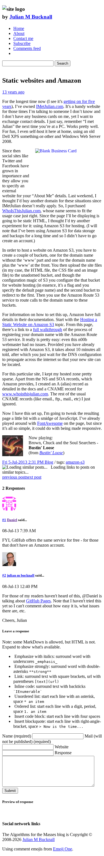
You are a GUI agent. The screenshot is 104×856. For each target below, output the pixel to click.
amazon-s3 (75, 462)
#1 (4, 520)
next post (33, 477)
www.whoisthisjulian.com (25, 394)
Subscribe (22, 43)
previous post (14, 477)
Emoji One (62, 849)
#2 (4, 575)
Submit (10, 791)
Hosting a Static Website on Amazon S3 (49, 322)
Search (62, 63)
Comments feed (27, 48)
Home (18, 28)
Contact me (23, 38)
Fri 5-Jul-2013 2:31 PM (23, 462)
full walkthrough (47, 329)
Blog (49, 462)
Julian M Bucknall (30, 17)
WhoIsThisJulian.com (21, 210)
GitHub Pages (38, 601)
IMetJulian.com (49, 106)
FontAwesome (50, 423)
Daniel (12, 520)
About (18, 33)
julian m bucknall (20, 575)
